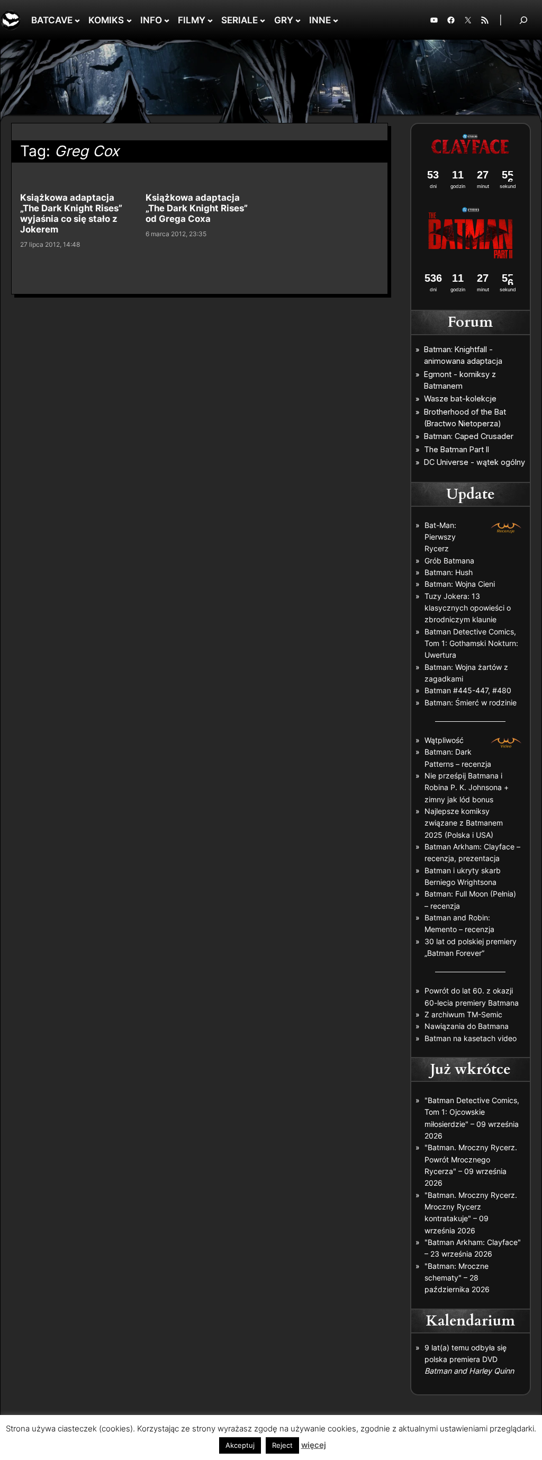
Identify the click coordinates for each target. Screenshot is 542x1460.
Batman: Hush (448, 572)
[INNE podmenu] (335, 20)
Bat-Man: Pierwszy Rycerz (440, 537)
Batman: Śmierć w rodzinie (470, 702)
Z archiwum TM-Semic (463, 1014)
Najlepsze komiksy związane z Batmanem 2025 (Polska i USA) (463, 823)
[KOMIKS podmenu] (129, 20)
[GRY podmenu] (298, 20)
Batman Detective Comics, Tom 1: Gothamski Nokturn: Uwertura (471, 643)
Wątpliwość (444, 740)
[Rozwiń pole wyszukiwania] (523, 19)
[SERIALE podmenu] (262, 20)
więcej (313, 1445)
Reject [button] (282, 1445)
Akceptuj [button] (240, 1445)
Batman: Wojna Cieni (459, 583)
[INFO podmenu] (166, 20)
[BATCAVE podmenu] (77, 20)
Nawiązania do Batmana (466, 1026)
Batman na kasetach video (470, 1038)
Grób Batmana (449, 560)
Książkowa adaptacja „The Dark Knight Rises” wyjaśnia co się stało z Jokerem (71, 213)
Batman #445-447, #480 (467, 690)
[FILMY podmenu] (210, 20)
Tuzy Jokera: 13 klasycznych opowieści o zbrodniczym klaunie (467, 608)
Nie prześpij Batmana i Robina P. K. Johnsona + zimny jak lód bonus (466, 787)
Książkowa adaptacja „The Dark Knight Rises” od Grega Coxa (197, 208)
